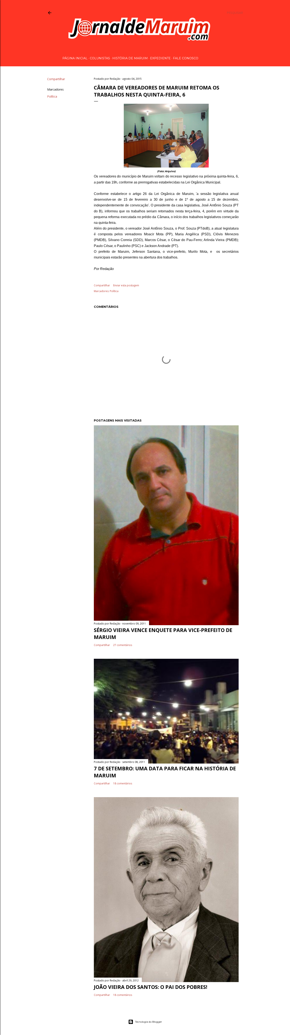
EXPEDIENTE (160, 58)
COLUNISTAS (100, 58)
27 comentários (122, 645)
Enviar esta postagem (126, 285)
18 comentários (122, 783)
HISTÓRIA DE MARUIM (130, 58)
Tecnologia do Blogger (148, 1021)
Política (52, 96)
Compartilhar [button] (56, 79)
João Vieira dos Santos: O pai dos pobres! (150, 986)
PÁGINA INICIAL (74, 58)
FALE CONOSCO (185, 58)
